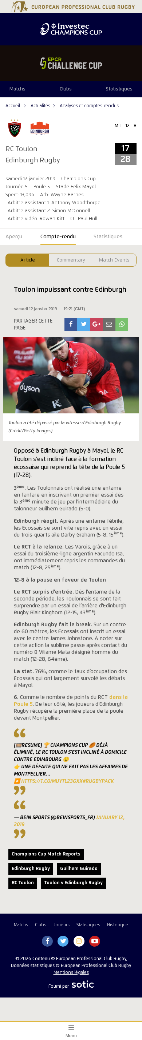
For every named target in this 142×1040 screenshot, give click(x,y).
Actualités (40, 106)
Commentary (71, 260)
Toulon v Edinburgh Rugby (73, 883)
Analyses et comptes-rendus (89, 106)
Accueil (13, 106)
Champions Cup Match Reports (46, 854)
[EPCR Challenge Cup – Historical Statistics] (71, 63)
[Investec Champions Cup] (71, 29)
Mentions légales (71, 972)
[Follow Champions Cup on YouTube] (94, 941)
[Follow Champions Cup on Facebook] (47, 941)
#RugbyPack (98, 781)
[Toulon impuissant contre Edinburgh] (71, 324)
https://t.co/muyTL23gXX (52, 781)
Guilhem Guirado (79, 868)
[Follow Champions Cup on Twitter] (63, 941)
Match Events (114, 260)
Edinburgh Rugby (31, 868)
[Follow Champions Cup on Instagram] (79, 941)
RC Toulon (23, 883)
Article (27, 260)
